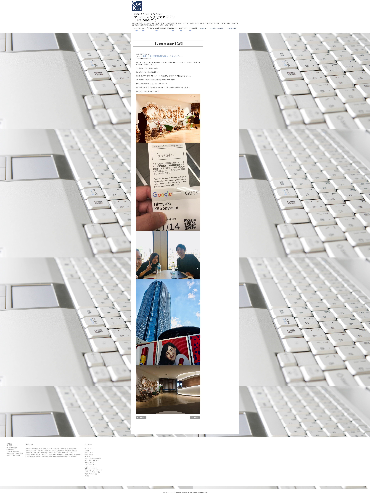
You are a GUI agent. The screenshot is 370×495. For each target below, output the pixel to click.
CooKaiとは (136, 28)
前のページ (141, 417)
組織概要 (203, 28)
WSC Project (204, 492)
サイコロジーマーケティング (93, 470)
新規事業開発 (89, 454)
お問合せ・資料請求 (217, 28)
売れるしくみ (89, 453)
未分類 (87, 476)
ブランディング (89, 466)
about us (87, 456)
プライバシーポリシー (13, 455)
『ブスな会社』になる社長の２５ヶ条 (156, 28)
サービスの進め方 (12, 448)
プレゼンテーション (91, 449)
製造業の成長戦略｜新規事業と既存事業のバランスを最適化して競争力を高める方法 (51, 451)
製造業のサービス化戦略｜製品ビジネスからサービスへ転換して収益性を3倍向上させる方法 (54, 454)
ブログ (180, 28)
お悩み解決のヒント (172, 28)
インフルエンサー (90, 464)
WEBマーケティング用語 (190, 28)
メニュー (143, 28)
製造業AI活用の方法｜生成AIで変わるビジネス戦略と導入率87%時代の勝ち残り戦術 (51, 449)
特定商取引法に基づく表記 (15, 453)
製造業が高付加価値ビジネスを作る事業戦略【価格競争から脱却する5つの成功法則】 (52, 456)
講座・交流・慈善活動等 (152, 56)
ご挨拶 (87, 451)
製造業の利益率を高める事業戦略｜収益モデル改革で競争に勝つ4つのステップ (50, 453)
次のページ (195, 417)
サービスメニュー (12, 446)
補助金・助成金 (89, 462)
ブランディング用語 (91, 474)
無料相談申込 (232, 28)
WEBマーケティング (170, 56)
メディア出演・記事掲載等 (93, 458)
